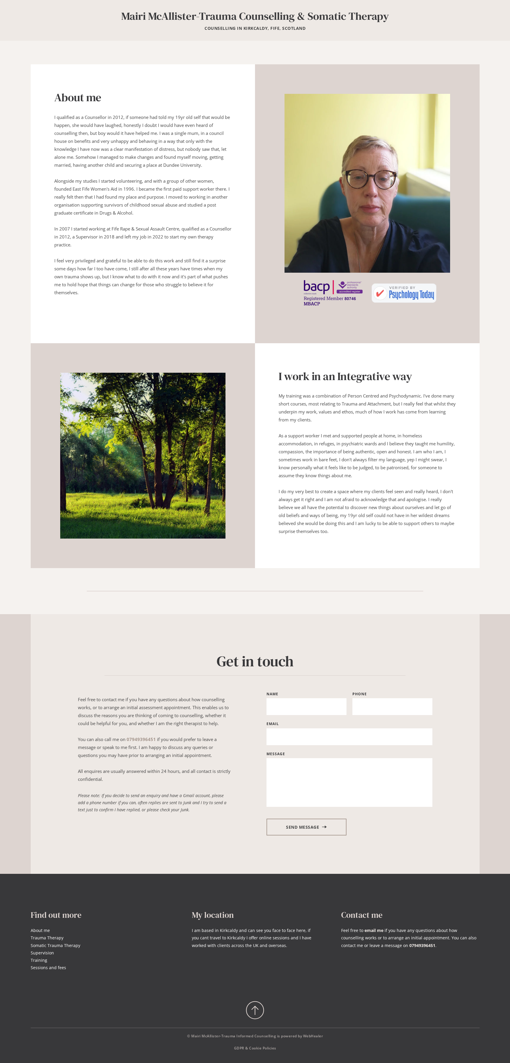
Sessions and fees (48, 967)
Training (39, 960)
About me (40, 930)
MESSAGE (276, 753)
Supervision (42, 953)
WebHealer (313, 1036)
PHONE (359, 693)
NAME (272, 693)
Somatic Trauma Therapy (55, 945)
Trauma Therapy (47, 938)
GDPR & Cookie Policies (255, 1048)
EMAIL (273, 723)
